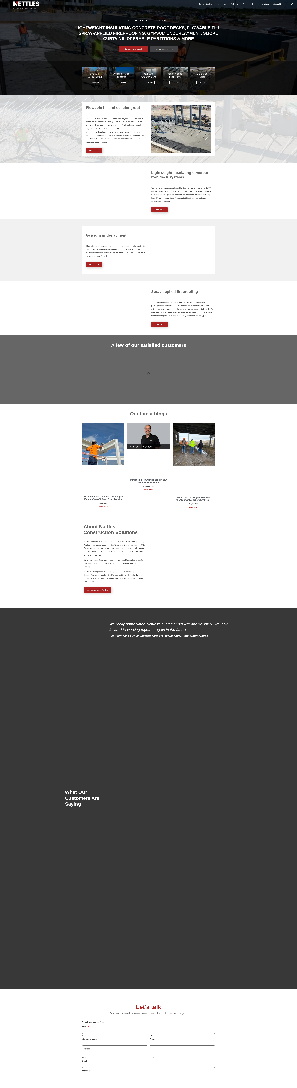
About (245, 4)
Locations (265, 4)
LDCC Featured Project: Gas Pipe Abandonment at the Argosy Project (193, 498)
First (84, 1035)
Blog (254, 4)
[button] (292, 4)
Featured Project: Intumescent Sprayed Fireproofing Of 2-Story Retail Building (103, 497)
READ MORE (103, 506)
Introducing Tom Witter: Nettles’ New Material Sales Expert (148, 481)
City (84, 1057)
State (152, 1057)
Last (151, 1035)
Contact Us (277, 4)
